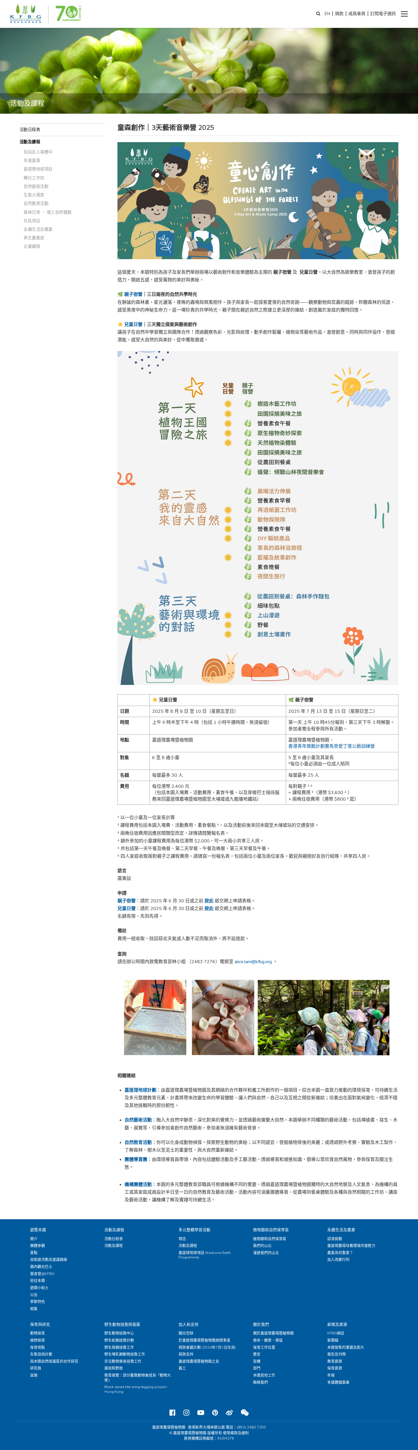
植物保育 (37, 1340)
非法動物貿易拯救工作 (122, 1361)
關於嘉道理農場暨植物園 (273, 1333)
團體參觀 (37, 1245)
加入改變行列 (338, 1259)
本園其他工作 (264, 1375)
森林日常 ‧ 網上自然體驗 (48, 212)
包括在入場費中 (38, 152)
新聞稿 (332, 1340)
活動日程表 (30, 129)
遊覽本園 (38, 1230)
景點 (34, 1252)
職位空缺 (186, 1333)
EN (327, 13)
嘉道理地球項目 (38, 169)
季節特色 (37, 1301)
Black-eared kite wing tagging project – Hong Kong (136, 1389)
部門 (256, 1368)
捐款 (339, 13)
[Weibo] (229, 1412)
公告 (34, 1294)
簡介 (34, 1238)
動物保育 (37, 1333)
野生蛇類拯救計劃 (119, 1340)
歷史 (256, 1354)
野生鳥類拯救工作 (119, 1347)
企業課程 (32, 246)
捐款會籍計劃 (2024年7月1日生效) (207, 1347)
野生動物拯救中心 (119, 1333)
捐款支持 (186, 1354)
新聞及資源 (337, 1324)
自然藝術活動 (36, 186)
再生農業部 (34, 238)
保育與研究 (40, 1324)
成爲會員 (356, 13)
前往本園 (37, 1280)
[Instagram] (186, 1412)
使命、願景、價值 (268, 1340)
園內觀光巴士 (41, 1266)
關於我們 (261, 1324)
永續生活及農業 (38, 229)
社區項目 (32, 221)
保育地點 (37, 1347)
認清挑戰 (334, 1238)
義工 (182, 1368)
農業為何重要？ (340, 1252)
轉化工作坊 (34, 178)
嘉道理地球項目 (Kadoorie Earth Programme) (205, 1255)
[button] (404, 14)
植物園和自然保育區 (271, 1230)
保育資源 (334, 1368)
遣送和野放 (113, 1368)
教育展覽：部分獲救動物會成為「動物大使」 (137, 1378)
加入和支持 (188, 1324)
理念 (182, 1238)
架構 (256, 1361)
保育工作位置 (264, 1347)
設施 (34, 1375)
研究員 (35, 1368)
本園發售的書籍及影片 (345, 1347)
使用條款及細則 (236, 1433)
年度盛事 (32, 160)
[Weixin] (245, 1412)
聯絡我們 (260, 1382)
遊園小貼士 (39, 1287)
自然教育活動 (36, 203)
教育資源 (334, 1361)
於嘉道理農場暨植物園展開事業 (204, 1340)
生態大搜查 (34, 195)
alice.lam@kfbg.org (253, 962)
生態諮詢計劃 (41, 1354)
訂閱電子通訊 (383, 13)
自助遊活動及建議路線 (48, 1259)
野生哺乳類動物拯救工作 (124, 1354)
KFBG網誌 (335, 1333)
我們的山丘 (262, 1245)
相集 (34, 1308)
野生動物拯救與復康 (122, 1324)
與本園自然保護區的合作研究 (54, 1361)
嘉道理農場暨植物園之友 (199, 1361)
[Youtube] (200, 1412)
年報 (331, 1375)
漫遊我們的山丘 (266, 1252)
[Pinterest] (215, 1412)
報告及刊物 (336, 1354)
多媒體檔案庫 (338, 1382)
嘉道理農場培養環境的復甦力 (351, 1245)
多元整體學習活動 (194, 1230)
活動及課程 (30, 142)
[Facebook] (172, 1412)
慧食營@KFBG (42, 1273)
